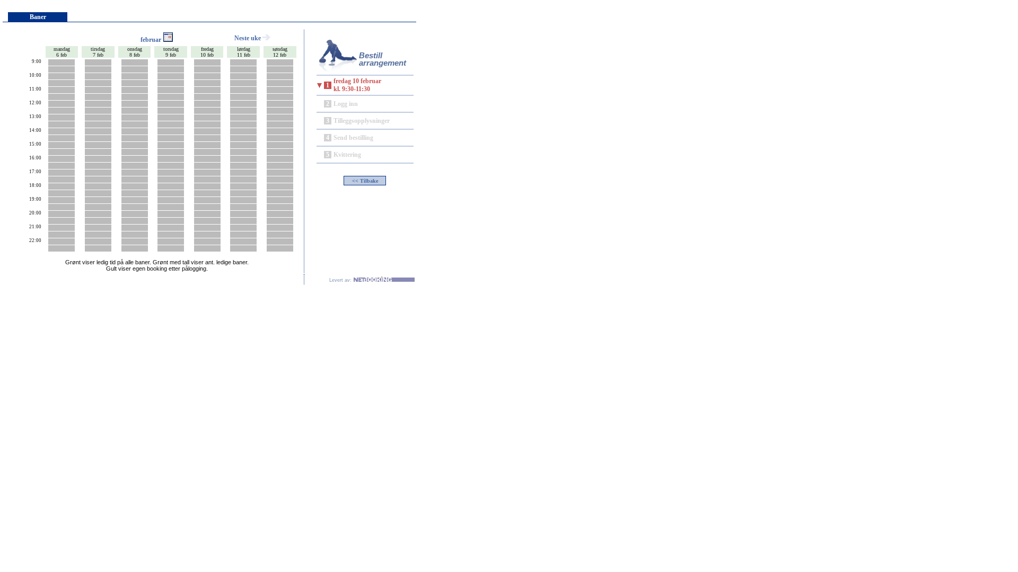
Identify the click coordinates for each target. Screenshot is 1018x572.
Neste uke (248, 38)
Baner (38, 17)
